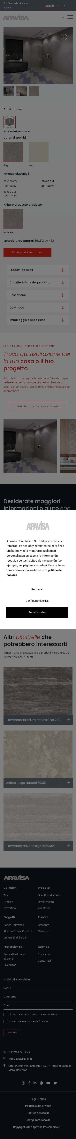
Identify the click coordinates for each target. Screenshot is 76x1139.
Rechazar (37, 589)
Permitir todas (37, 612)
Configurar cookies (37, 600)
